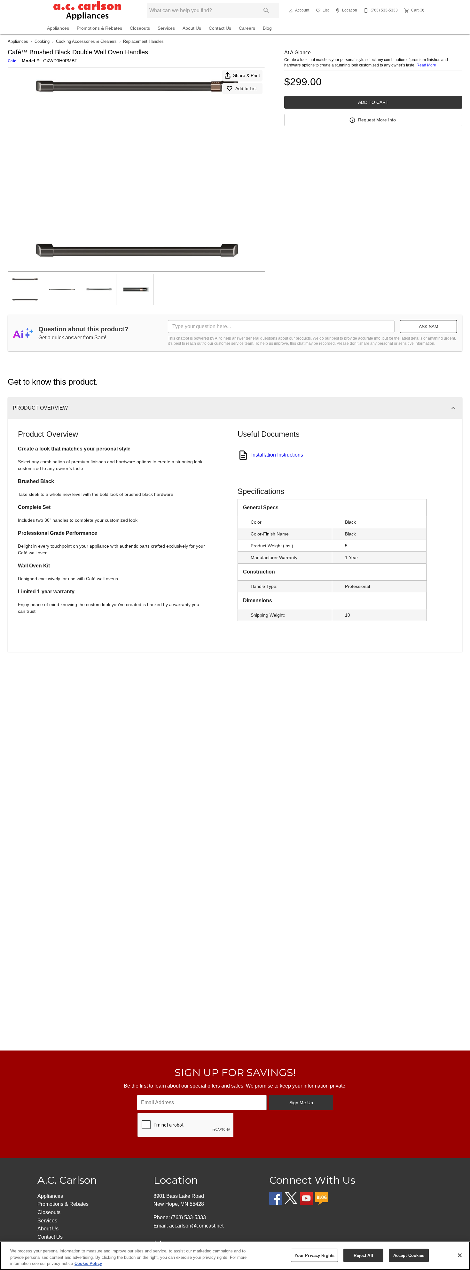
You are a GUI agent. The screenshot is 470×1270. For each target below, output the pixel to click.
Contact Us (220, 28)
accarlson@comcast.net (196, 1225)
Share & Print (246, 75)
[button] (290, 10)
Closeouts (140, 28)
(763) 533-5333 (188, 1217)
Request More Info (377, 119)
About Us (192, 28)
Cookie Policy (88, 1263)
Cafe (12, 61)
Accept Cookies (409, 1255)
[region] (235, 1256)
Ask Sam (428, 326)
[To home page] (87, 10)
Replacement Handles (143, 41)
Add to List (246, 88)
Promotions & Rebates (99, 28)
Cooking (42, 41)
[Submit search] (266, 10)
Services (166, 28)
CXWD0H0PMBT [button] (60, 60)
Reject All (363, 1255)
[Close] (460, 1255)
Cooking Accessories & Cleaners (86, 41)
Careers (247, 28)
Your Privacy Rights (314, 1255)
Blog (267, 28)
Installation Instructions (277, 455)
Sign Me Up (301, 1102)
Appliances (58, 28)
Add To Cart (373, 102)
